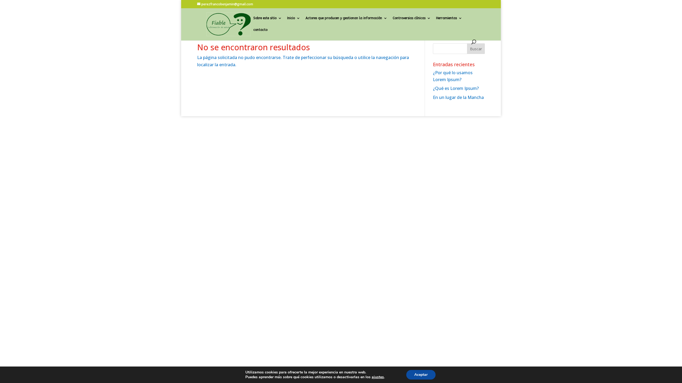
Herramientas (446, 18)
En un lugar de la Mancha (458, 97)
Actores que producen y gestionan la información (344, 18)
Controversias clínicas (409, 18)
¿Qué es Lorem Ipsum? (456, 88)
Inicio (291, 18)
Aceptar (421, 374)
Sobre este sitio (265, 18)
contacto (260, 30)
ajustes (378, 377)
